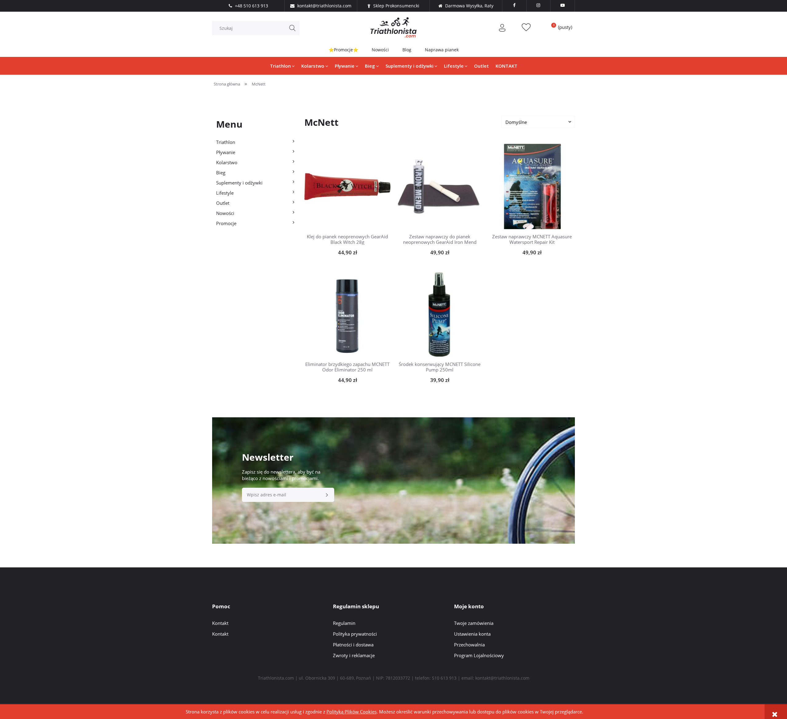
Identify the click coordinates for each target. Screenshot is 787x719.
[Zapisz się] (327, 495)
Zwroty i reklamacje (354, 655)
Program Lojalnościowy (479, 655)
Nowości (380, 50)
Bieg (220, 172)
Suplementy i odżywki (239, 183)
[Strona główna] (393, 27)
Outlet (222, 203)
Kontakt (220, 623)
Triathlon (225, 142)
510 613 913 (444, 678)
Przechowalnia (469, 645)
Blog (406, 50)
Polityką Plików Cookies (351, 712)
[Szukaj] (292, 28)
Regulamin (344, 623)
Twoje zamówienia (473, 623)
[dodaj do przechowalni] (357, 186)
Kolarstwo (226, 162)
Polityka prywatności (355, 634)
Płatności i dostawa (353, 645)
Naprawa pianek (442, 50)
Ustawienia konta (472, 634)
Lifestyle (225, 193)
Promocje (226, 223)
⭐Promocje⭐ (343, 50)
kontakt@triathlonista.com (502, 678)
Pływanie (225, 152)
